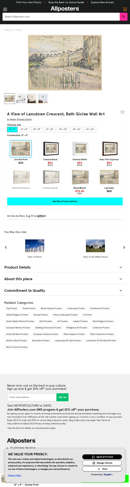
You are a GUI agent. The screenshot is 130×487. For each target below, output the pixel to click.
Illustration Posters (41, 341)
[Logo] (65, 9)
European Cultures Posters (46, 334)
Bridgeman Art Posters (77, 328)
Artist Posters (45, 321)
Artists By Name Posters (17, 334)
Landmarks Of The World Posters (101, 341)
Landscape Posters (76, 309)
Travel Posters (29, 309)
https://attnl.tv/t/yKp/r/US (20, 424)
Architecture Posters (99, 309)
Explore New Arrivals (102, 2)
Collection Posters (101, 328)
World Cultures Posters (51, 309)
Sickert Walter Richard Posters (20, 321)
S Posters (87, 315)
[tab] (12, 129)
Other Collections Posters (102, 334)
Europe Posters (41, 315)
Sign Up (62, 397)
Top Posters (11, 309)
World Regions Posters (103, 321)
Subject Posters (80, 321)
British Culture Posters (16, 341)
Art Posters (62, 321)
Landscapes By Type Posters (68, 341)
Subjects (9, 30)
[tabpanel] (65, 167)
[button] (28, 2)
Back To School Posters (17, 347)
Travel (19, 30)
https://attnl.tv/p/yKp (55, 424)
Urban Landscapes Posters (65, 315)
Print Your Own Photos (28, 2)
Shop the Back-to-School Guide (66, 2)
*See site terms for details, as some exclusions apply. (31, 428)
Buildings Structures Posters (48, 328)
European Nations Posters (18, 328)
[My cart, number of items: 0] (124, 8)
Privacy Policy (14, 475)
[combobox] (61, 17)
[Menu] (5, 9)
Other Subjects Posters (74, 334)
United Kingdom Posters (17, 315)
